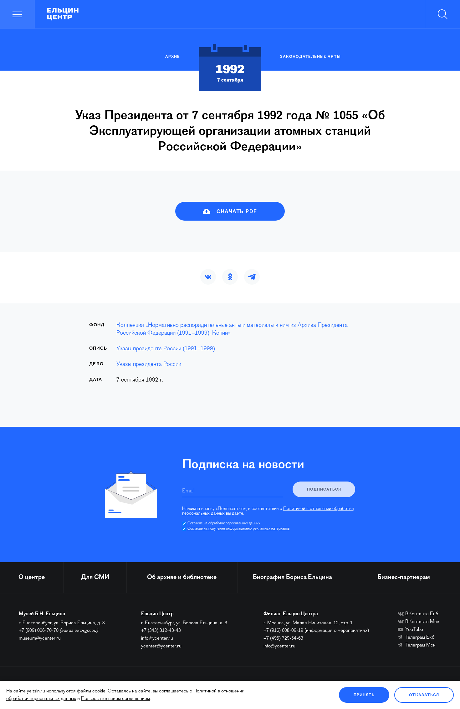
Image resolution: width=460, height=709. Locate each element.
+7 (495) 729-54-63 (283, 638)
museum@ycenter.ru (40, 638)
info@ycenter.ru (157, 638)
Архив (172, 57)
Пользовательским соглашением (115, 698)
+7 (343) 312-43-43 (161, 630)
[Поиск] (442, 14)
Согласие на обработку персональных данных (223, 523)
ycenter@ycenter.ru (161, 646)
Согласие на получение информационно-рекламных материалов (238, 529)
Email (188, 491)
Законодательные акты (310, 57)
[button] (208, 277)
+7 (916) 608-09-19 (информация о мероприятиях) (316, 630)
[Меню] (17, 14)
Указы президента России (148, 364)
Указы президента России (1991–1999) (165, 349)
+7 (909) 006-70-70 (39, 630)
